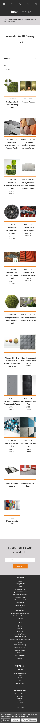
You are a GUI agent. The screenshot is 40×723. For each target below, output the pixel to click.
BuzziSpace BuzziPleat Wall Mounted (11, 230)
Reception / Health (20, 597)
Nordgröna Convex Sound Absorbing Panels (12, 320)
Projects (20, 642)
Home (6, 19)
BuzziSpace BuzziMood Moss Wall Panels (12, 185)
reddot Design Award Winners (20, 613)
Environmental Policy (20, 647)
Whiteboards (20, 610)
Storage (20, 586)
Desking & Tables (20, 584)
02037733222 (20, 683)
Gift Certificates (20, 655)
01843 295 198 (20, 707)
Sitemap (20, 658)
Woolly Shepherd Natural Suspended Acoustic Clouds (28, 185)
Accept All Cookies (29, 720)
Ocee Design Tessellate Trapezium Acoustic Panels (11, 145)
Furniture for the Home (20, 616)
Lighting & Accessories (20, 594)
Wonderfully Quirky (20, 605)
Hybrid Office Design (20, 636)
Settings (6, 720)
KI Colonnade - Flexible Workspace (20, 639)
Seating (20, 581)
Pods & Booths (20, 602)
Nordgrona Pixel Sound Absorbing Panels (12, 104)
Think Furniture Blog (20, 645)
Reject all (16, 720)
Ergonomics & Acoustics (16, 19)
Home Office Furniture (20, 634)
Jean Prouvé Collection (20, 608)
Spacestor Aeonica (28, 102)
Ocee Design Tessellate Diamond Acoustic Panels (28, 145)
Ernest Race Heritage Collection (20, 600)
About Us (20, 631)
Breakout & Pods (20, 589)
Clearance (20, 618)
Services (20, 628)
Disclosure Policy (20, 650)
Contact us (20, 653)
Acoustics (27, 19)
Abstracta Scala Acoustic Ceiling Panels (12, 275)
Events (20, 626)
